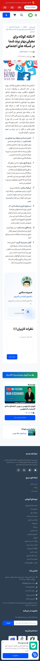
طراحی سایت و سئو (32, 545)
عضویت (8, 623)
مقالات (25, 27)
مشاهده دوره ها (30, 7)
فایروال (35, 538)
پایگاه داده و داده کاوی (31, 541)
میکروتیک (34, 523)
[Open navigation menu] (35, 15)
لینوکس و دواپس (32, 520)
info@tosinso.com (28, 583)
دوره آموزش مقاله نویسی (20, 433)
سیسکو (35, 527)
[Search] (21, 15)
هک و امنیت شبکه (32, 516)
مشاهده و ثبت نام (20, 417)
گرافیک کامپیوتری (32, 548)
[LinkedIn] (24, 470)
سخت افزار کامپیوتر (31, 556)
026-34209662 (30, 591)
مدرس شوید (33, 484)
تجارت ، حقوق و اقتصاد (30, 563)
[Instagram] (18, 470)
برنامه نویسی (33, 531)
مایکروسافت (33, 509)
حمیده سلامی (23, 52)
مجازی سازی (33, 513)
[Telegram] (30, 470)
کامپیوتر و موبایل (32, 534)
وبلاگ (35, 488)
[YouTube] (35, 470)
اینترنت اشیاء (33, 552)
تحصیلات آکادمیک (14, 27)
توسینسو (32, 27)
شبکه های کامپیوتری (31, 505)
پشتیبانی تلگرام (30, 599)
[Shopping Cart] (15, 15)
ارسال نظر (12, 357)
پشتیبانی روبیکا (30, 595)
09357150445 (30, 587)
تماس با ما (34, 491)
